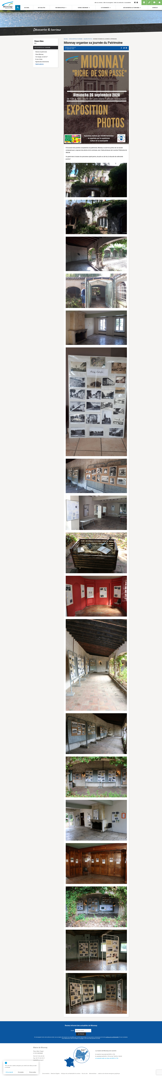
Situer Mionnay (39, 54)
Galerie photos (39, 64)
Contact (155, 7)
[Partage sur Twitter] (124, 48)
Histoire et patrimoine (41, 52)
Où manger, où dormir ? (41, 56)
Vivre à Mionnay (83, 7)
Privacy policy (32, 1072)
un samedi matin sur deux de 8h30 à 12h (106, 1058)
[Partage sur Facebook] (122, 48)
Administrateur (93, 1073)
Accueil (26, 7)
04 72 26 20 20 (39, 1056)
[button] (17, 7)
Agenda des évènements (42, 61)
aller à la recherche (118, 2)
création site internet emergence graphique (109, 1073)
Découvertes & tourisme (131, 7)
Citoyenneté (105, 7)
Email (72, 1030)
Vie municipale (60, 7)
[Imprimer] (137, 2)
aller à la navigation (108, 2)
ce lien (81, 1038)
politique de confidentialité (112, 1037)
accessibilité (128, 2)
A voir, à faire (38, 59)
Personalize (21, 1072)
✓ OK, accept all (9, 1072)
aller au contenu (98, 2)
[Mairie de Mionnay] (8, 5)
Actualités (41, 7)
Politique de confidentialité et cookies (70, 1073)
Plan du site (84, 1073)
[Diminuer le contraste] (135, 2)
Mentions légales (55, 1073)
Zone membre (45, 1073)
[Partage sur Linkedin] (126, 48)
